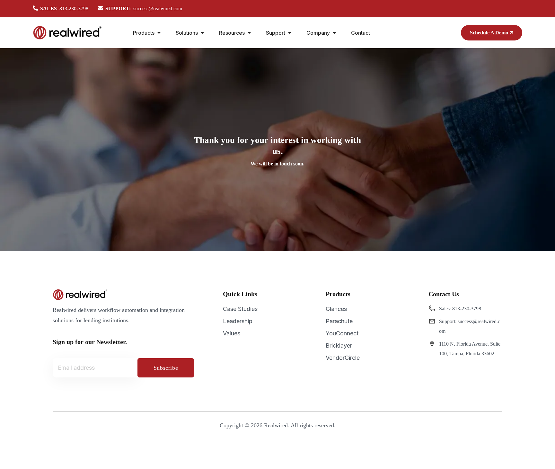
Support (275, 33)
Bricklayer (339, 345)
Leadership (237, 321)
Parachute (339, 321)
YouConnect (342, 333)
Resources (232, 33)
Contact (360, 33)
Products (143, 33)
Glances (336, 308)
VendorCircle (343, 357)
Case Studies (240, 308)
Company (318, 33)
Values (231, 333)
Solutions (187, 33)
